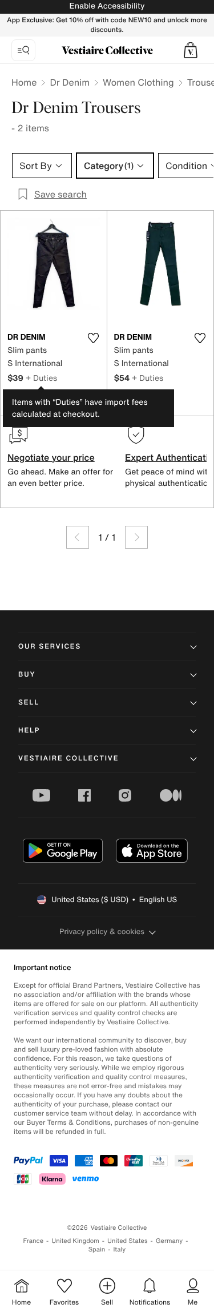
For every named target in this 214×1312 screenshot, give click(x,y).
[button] (191, 50)
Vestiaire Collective (68, 758)
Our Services (49, 646)
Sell (28, 702)
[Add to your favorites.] (93, 338)
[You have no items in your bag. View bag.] (191, 50)
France (33, 1241)
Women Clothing (138, 82)
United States (127, 1241)
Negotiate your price (51, 457)
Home (24, 82)
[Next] (136, 537)
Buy (26, 674)
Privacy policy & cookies (101, 931)
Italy (119, 1249)
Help (29, 730)
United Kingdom (75, 1241)
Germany (169, 1241)
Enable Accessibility (106, 6)
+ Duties (41, 378)
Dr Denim (70, 82)
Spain (97, 1249)
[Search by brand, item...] (23, 50)
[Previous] (77, 537)
